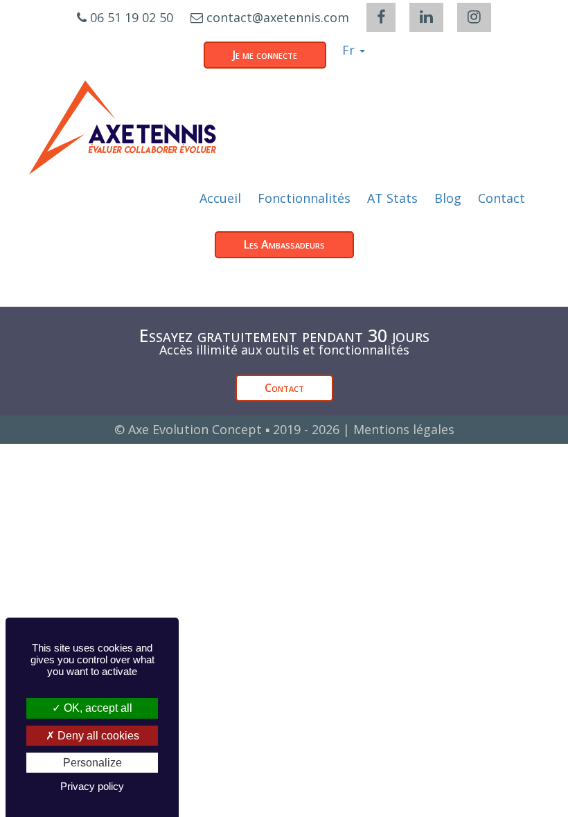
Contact (284, 387)
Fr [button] (350, 50)
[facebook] (381, 17)
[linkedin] (426, 17)
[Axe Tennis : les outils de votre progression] (122, 127)
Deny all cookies (97, 736)
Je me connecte (265, 54)
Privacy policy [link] (92, 786)
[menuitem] (220, 198)
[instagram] (474, 17)
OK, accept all (96, 708)
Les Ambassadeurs (284, 244)
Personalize (92, 763)
